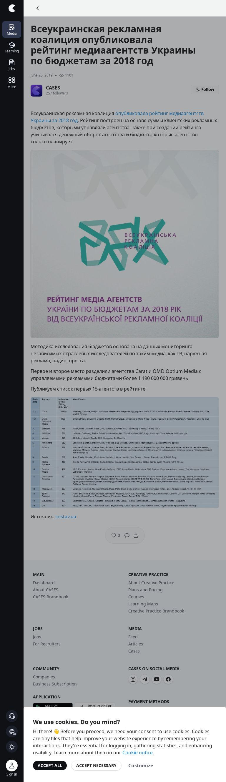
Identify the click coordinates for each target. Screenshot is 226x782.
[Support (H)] (11, 716)
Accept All (50, 765)
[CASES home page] (11, 8)
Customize (140, 765)
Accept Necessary (96, 765)
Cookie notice (137, 752)
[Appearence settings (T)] (11, 747)
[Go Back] (37, 8)
